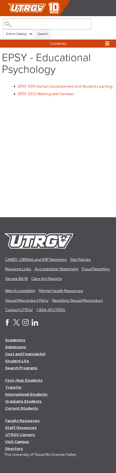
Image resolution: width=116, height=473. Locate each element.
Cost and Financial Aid (25, 354)
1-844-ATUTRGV (51, 309)
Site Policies (80, 259)
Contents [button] (58, 43)
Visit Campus (17, 441)
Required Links (18, 268)
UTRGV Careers (20, 434)
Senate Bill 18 (16, 278)
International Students (26, 394)
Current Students (21, 408)
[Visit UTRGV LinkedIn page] (35, 324)
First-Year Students (24, 380)
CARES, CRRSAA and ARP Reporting (36, 259)
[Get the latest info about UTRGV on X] (16, 324)
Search (43, 34)
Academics (15, 340)
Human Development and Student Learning (65, 86)
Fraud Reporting (96, 268)
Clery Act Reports (46, 278)
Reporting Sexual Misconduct (77, 300)
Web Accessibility (20, 290)
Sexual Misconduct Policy (27, 300)
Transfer (13, 387)
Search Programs (21, 368)
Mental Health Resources (61, 290)
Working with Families (46, 93)
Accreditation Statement (56, 268)
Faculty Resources (22, 420)
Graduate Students (23, 401)
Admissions (15, 347)
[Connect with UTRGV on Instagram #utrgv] (25, 324)
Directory (14, 448)
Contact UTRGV (19, 309)
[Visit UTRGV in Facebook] (7, 324)
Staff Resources (21, 427)
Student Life (17, 361)
